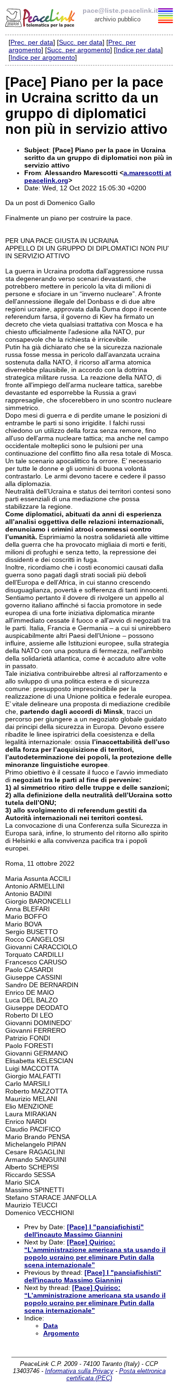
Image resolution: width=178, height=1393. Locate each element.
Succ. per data (81, 42)
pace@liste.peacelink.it (120, 10)
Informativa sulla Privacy (79, 1370)
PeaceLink (40, 16)
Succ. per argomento (78, 50)
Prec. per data (31, 42)
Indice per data (138, 50)
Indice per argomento (42, 57)
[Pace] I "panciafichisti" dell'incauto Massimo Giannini (84, 1230)
